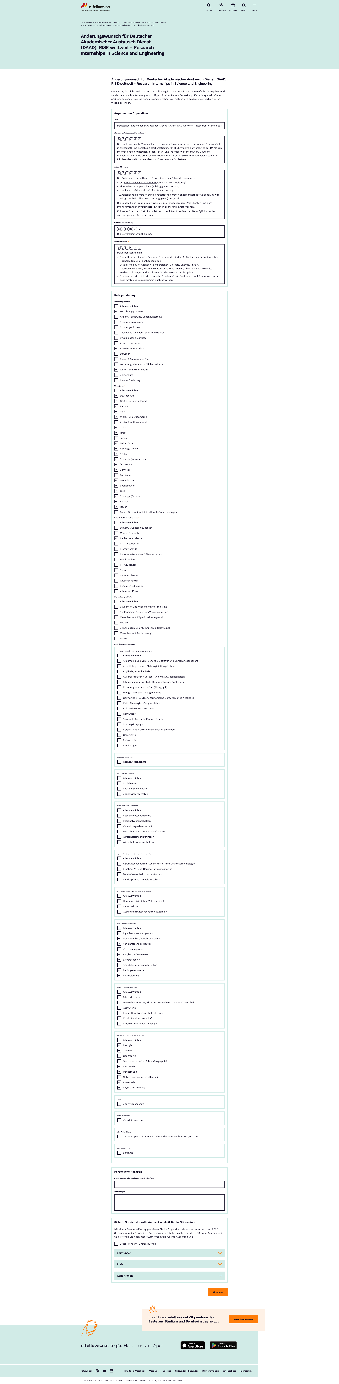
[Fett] (119, 139)
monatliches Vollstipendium (140, 182)
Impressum (246, 1371)
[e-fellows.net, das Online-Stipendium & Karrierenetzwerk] (95, 7)
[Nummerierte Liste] (131, 139)
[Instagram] (97, 1371)
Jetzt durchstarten (243, 1319)
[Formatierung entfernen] (139, 139)
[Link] (135, 139)
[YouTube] (104, 1371)
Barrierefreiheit (210, 1371)
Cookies (167, 1371)
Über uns (154, 1371)
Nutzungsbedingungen (186, 1371)
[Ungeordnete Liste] (127, 139)
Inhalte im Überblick (134, 1371)
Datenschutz (229, 1371)
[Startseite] (82, 22)
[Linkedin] (111, 1371)
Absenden (218, 1292)
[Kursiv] (123, 139)
